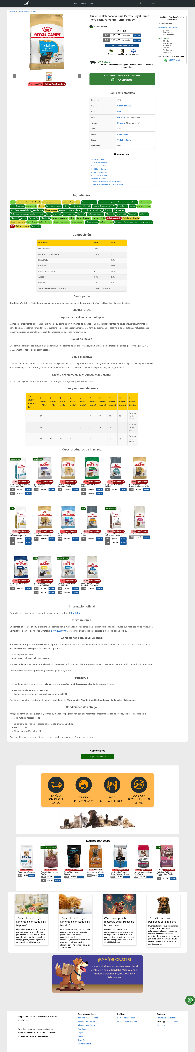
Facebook (161, 1025)
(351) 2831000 (172, 1022)
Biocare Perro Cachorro (99, 172)
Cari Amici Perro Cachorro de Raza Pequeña (107, 185)
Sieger (80, 1033)
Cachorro (121, 117)
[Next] (176, 867)
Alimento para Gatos (86, 1025)
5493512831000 (58, 631)
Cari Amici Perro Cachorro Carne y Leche (106, 182)
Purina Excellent (84, 1044)
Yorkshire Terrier (124, 140)
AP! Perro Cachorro (98, 160)
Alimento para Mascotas (88, 1018)
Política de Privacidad (126, 1018)
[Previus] (19, 867)
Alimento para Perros (86, 1022)
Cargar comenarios (97, 756)
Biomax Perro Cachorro (99, 175)
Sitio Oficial (75, 613)
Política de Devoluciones (127, 1022)
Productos (83, 3)
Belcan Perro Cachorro (99, 166)
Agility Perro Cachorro (99, 163)
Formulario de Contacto (167, 1018)
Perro (119, 112)
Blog (91, 3)
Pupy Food (82, 1029)
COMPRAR (137, 35)
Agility (80, 1036)
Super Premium (124, 106)
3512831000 (124, 80)
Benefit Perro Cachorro (99, 169)
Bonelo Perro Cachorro (99, 178)
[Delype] (28, 5)
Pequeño (121, 123)
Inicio (75, 3)
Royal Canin (122, 134)
